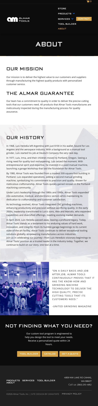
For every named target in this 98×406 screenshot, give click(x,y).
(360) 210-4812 (84, 384)
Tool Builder (67, 24)
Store (62, 9)
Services (64, 19)
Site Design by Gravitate (45, 394)
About (62, 29)
